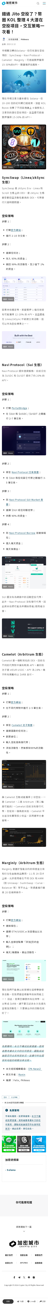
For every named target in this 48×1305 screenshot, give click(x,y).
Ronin (21, 1074)
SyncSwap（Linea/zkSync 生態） (19, 1276)
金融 (4, 44)
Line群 (33, 1301)
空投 (5, 1097)
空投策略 (11, 1282)
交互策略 (14, 1097)
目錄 (8, 1301)
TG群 (22, 1301)
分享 (44, 1301)
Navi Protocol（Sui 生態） (16, 1287)
